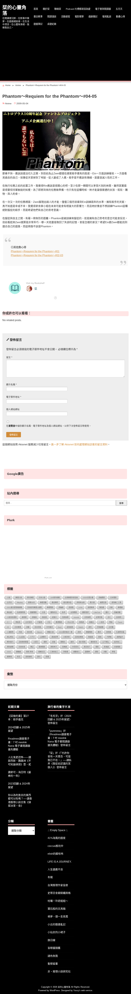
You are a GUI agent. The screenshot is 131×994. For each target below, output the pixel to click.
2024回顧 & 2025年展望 (19, 729)
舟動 (105, 652)
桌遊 (53, 642)
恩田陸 (71, 607)
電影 (97, 647)
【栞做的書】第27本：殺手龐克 (18, 718)
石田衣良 (22, 647)
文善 (43, 612)
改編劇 (61, 607)
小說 (8, 597)
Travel (120, 622)
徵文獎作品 (67, 602)
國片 (107, 612)
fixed (60, 627)
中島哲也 (75, 647)
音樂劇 (64, 647)
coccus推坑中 (55, 846)
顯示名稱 (11, 384)
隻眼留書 (53, 963)
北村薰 (111, 627)
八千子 (32, 637)
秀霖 (110, 622)
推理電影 (50, 607)
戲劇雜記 (93, 16)
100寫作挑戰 (55, 597)
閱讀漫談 (51, 16)
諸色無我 (53, 956)
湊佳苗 (44, 617)
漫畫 (27, 627)
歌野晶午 (120, 637)
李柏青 (17, 622)
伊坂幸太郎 (81, 602)
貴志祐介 (87, 647)
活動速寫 (65, 16)
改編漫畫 (117, 612)
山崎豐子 (43, 637)
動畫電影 (33, 612)
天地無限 (87, 617)
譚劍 (96, 652)
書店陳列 (55, 602)
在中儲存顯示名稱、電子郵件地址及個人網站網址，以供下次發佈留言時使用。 (48, 426)
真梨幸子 (53, 647)
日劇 (111, 607)
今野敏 (109, 637)
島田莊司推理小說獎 (34, 607)
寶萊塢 (9, 657)
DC (8, 627)
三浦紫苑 (10, 632)
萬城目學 (55, 637)
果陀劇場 (10, 647)
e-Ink (80, 607)
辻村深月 (29, 622)
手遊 (20, 632)
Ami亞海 (22, 637)
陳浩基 (101, 607)
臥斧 (63, 612)
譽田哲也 (94, 642)
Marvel (39, 632)
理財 (45, 642)
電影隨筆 (79, 16)
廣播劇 (18, 652)
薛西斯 (24, 617)
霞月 (99, 632)
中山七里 (70, 622)
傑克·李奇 (29, 652)
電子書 (92, 602)
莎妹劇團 (100, 627)
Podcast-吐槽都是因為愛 (78, 9)
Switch (80, 627)
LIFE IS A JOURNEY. (60, 861)
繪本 (72, 642)
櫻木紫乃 (10, 642)
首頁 (36, 9)
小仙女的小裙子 (57, 932)
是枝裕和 (70, 627)
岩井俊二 (117, 642)
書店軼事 (38, 16)
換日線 (51, 940)
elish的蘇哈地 (55, 853)
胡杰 (90, 627)
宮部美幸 (91, 607)
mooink (76, 617)
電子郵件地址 (13, 397)
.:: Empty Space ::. (58, 830)
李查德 (65, 652)
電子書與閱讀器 (103, 9)
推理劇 (120, 607)
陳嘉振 (90, 637)
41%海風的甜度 (57, 838)
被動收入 (76, 652)
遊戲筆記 (38, 24)
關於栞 (46, 9)
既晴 (99, 637)
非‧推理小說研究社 (59, 971)
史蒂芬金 (99, 617)
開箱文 (63, 642)
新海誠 (106, 647)
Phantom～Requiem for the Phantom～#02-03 (37, 255)
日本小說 (42, 597)
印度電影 (117, 647)
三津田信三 (54, 652)
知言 (18, 657)
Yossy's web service (82, 990)
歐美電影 (42, 647)
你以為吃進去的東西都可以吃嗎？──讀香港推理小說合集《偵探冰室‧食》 (20, 800)
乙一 (8, 622)
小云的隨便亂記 (57, 924)
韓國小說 (50, 632)
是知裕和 (29, 657)
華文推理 (30, 597)
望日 (38, 657)
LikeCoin (97, 612)
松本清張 (38, 627)
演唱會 (34, 617)
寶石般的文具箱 (57, 908)
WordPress (55, 990)
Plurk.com (48, 578)
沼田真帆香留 (23, 642)
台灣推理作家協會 (71, 597)
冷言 (48, 622)
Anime (8, 103)
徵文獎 (29, 632)
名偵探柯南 (21, 612)
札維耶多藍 (120, 632)
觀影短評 (85, 612)
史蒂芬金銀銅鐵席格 (59, 893)
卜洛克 (101, 622)
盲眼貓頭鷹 (54, 948)
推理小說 (18, 597)
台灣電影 (74, 612)
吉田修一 (119, 617)
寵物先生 (53, 612)
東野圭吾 (103, 602)
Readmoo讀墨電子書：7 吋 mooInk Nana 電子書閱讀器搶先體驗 (19, 744)
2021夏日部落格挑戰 (14, 607)
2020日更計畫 (88, 597)
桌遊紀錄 (51, 24)
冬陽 (50, 877)
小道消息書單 (12, 617)
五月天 (119, 9)
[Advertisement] (65, 55)
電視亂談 (106, 16)
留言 (9, 357)
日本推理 (18, 627)
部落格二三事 (116, 602)
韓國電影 (89, 632)
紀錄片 (54, 617)
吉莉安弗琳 (79, 637)
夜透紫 (108, 632)
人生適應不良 (55, 869)
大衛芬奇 (66, 637)
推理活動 (43, 602)
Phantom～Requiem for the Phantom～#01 (35, 251)
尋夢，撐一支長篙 (58, 916)
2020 (9, 652)
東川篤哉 (82, 642)
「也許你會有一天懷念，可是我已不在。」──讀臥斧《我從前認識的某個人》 (60, 760)
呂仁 (109, 617)
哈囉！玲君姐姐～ (58, 901)
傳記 (32, 647)
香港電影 (59, 622)
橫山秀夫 (10, 637)
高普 (79, 632)
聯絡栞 (57, 9)
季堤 (113, 652)
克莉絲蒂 (65, 617)
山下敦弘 (105, 642)
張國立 (91, 622)
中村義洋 (49, 627)
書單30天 (31, 602)
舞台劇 (9, 612)
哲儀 (47, 657)
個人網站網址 (13, 409)
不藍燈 (39, 622)
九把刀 (36, 642)
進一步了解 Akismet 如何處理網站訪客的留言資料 (79, 444)
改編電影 (102, 597)
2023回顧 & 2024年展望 (19, 785)
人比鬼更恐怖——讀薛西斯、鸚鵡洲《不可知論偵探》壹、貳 (19, 761)
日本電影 (113, 597)
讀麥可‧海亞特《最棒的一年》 (19, 774)
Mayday (20, 602)
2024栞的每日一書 (65, 632)
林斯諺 (81, 622)
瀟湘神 (87, 652)
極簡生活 (41, 652)
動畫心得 (120, 16)
